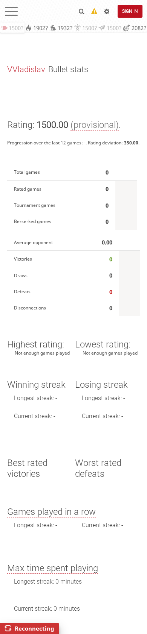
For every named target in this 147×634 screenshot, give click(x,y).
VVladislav (26, 69)
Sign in (130, 11)
